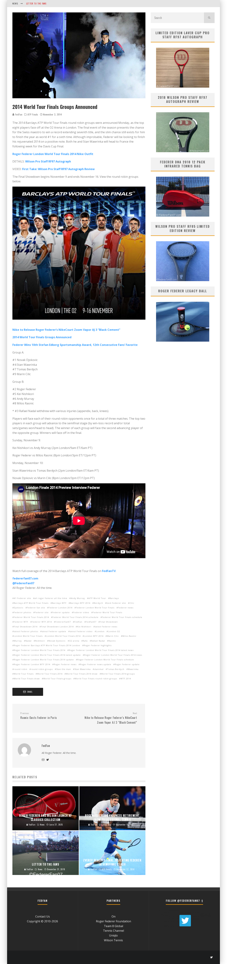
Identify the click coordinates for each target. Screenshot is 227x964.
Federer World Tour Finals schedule (122, 617)
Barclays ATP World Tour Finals (31, 603)
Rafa (85, 640)
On (113, 916)
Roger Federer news (65, 664)
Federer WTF (21, 621)
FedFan (18, 114)
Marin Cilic (113, 636)
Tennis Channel (113, 931)
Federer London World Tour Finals (95, 607)
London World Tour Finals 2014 (63, 636)
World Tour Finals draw (27, 678)
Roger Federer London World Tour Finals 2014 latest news (101, 650)
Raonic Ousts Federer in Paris (38, 716)
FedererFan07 (63, 621)
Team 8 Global (113, 926)
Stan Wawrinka (82, 669)
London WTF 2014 (93, 636)
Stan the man (63, 669)
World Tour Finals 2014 (49, 673)
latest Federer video (81, 631)
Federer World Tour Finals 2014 (31, 617)
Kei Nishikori (84, 626)
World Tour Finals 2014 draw (82, 673)
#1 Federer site (22, 598)
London (100, 631)
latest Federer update (54, 631)
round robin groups (42, 669)
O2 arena (74, 640)
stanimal (99, 669)
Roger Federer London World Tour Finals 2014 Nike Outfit (52, 154)
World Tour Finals (24, 673)
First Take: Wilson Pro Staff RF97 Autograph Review (58, 169)
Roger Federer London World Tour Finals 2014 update (44, 659)
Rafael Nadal (98, 640)
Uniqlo (113, 935)
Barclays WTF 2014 (80, 603)
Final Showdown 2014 (25, 626)
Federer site (42, 612)
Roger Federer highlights (98, 645)
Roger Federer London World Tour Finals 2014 (39, 650)
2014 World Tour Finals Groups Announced (41, 337)
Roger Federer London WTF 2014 (32, 664)
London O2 (114, 631)
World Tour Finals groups (57, 678)
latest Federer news (106, 626)
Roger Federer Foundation (113, 921)
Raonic (112, 640)
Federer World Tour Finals (107, 612)
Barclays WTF (59, 603)
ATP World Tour (97, 598)
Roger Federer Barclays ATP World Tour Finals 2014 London (47, 645)
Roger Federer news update (95, 664)
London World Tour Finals (28, 636)
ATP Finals (32, 114)
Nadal (28, 640)
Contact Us (42, 916)
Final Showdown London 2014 (57, 626)
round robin (20, 669)
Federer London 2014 (60, 607)
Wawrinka (133, 669)
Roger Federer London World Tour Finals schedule (105, 659)
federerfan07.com (25, 578)
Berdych (98, 603)
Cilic (131, 603)
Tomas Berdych (115, 669)
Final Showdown (109, 621)
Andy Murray (78, 598)
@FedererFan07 (23, 583)
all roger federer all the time (51, 598)
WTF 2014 (126, 678)
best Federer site (116, 603)
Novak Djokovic (57, 640)
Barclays (114, 598)
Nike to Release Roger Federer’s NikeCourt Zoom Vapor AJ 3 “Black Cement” (66, 330)
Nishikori (40, 640)
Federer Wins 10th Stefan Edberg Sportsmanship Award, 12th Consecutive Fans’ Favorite (75, 345)
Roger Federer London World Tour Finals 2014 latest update (47, 655)
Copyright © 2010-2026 (42, 921)
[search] (209, 17)
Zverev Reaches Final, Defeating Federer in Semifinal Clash (57, 3)
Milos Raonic (129, 636)
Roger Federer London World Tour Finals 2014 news (113, 655)
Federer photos (22, 612)
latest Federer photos (26, 631)
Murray (18, 640)
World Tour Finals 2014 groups (118, 673)
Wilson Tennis (113, 940)
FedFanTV (109, 571)
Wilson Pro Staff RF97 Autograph (48, 161)
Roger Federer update (127, 664)
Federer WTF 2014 (42, 621)
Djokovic (18, 607)
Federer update (61, 612)
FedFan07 (91, 621)
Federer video (81, 612)
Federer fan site (36, 607)
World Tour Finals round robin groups (96, 678)
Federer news (125, 607)
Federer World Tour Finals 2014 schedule (75, 617)
